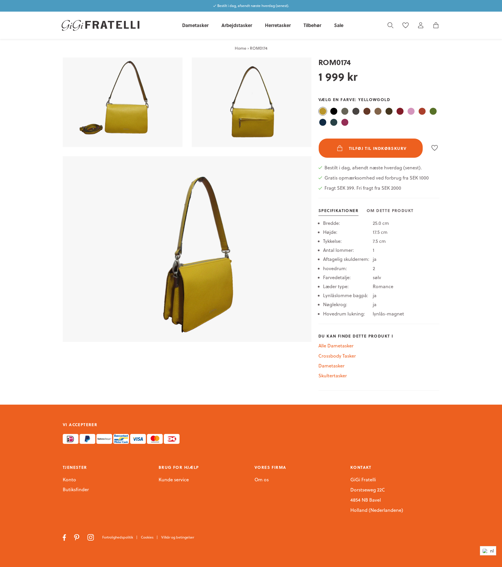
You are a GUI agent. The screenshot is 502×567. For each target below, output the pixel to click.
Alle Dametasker (336, 345)
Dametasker (331, 366)
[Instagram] (91, 537)
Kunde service (174, 480)
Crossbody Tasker (337, 356)
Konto (69, 479)
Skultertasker (332, 375)
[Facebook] (65, 537)
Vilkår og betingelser (177, 537)
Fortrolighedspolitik (118, 537)
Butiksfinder (76, 490)
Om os (261, 480)
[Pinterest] (77, 537)
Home (240, 48)
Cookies (147, 537)
